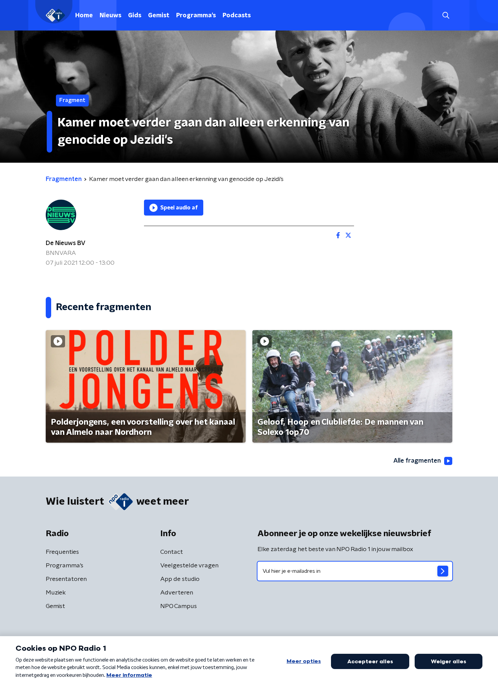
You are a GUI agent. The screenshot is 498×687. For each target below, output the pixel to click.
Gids (134, 16)
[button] (445, 15)
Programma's (196, 16)
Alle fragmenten (417, 461)
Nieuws (110, 16)
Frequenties (62, 552)
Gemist (158, 16)
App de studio (180, 579)
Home (84, 16)
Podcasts (237, 16)
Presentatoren (66, 579)
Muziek (56, 593)
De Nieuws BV (65, 243)
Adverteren (176, 593)
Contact (171, 552)
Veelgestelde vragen (189, 566)
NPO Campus (178, 606)
